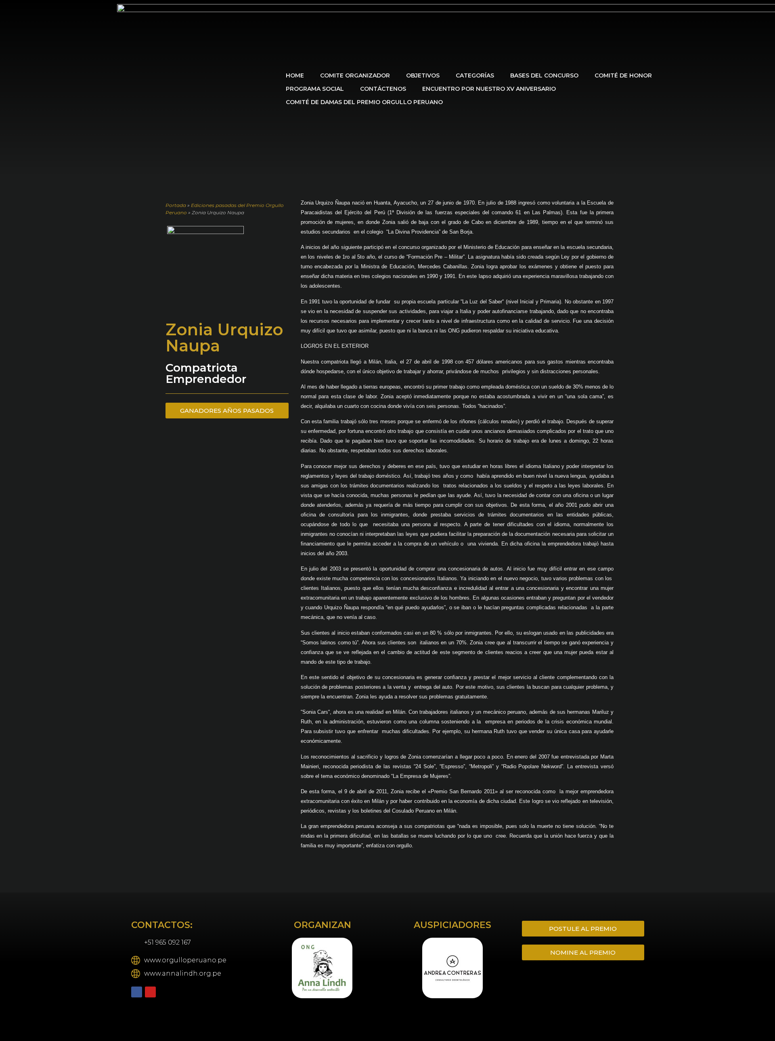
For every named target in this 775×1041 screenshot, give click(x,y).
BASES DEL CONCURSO (544, 75)
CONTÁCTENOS (383, 88)
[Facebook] (136, 992)
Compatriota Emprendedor (205, 373)
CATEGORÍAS (475, 75)
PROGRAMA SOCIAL (315, 88)
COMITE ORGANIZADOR (355, 75)
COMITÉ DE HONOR (623, 75)
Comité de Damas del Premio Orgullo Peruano (364, 102)
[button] (269, 969)
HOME (295, 75)
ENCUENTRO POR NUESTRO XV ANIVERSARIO (489, 88)
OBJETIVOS (423, 75)
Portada (175, 205)
